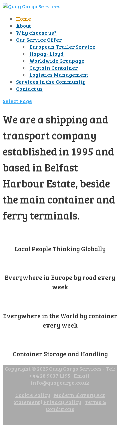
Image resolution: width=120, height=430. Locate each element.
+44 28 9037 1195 (49, 375)
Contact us (29, 88)
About (23, 25)
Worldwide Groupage (56, 60)
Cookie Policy (32, 394)
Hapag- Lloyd (46, 53)
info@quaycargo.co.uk (60, 382)
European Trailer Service (62, 46)
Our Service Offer (39, 39)
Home (23, 18)
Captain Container (53, 67)
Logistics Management (58, 74)
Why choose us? (36, 32)
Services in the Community (51, 81)
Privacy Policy (62, 401)
